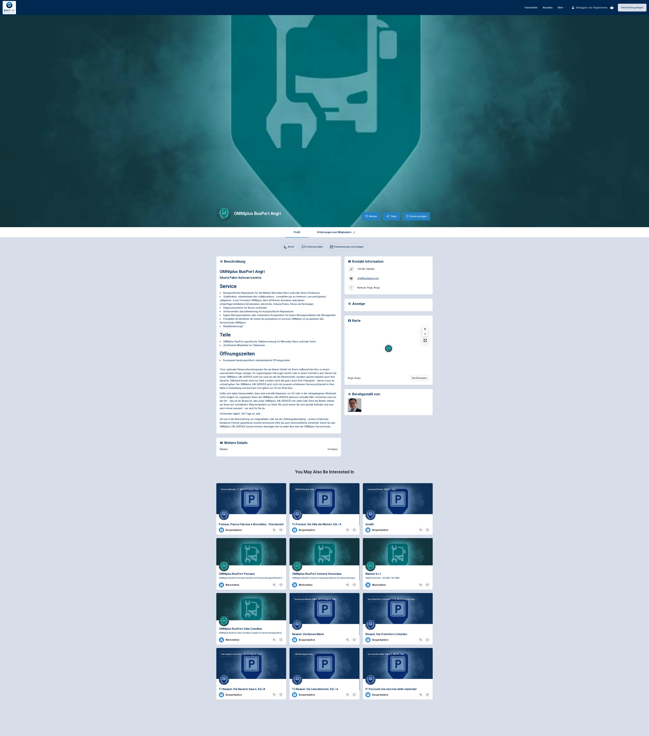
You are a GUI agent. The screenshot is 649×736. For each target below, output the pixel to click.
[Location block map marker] (388, 348)
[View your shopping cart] (612, 7)
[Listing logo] (224, 213)
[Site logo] (10, 7)
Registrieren (600, 7)
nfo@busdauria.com (368, 278)
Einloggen (581, 7)
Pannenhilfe (531, 7)
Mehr (560, 7)
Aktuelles (548, 7)
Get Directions (419, 378)
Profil (297, 232)
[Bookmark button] (281, 530)
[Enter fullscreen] (425, 340)
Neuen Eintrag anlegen (632, 7)
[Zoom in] (425, 329)
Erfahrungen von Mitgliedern (335, 232)
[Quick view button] (274, 530)
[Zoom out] (425, 333)
